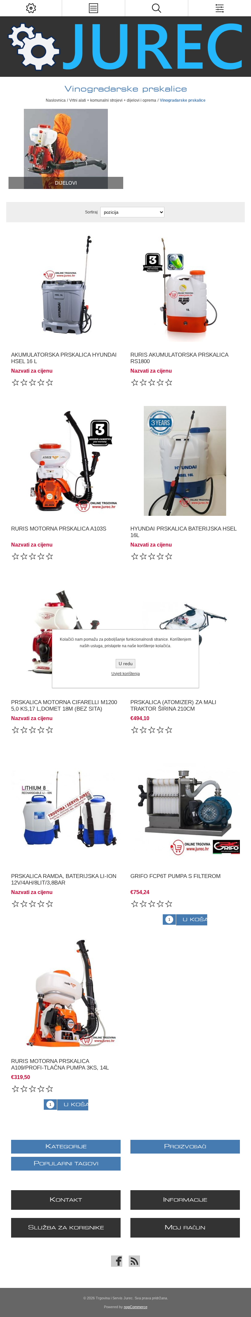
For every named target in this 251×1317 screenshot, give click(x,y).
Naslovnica (56, 100)
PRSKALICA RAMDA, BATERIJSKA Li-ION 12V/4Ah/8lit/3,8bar (63, 879)
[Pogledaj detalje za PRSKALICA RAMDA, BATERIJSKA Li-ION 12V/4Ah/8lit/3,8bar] (66, 808)
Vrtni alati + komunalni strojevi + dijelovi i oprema (112, 100)
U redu (126, 663)
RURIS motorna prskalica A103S (58, 529)
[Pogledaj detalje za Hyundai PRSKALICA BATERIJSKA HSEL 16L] (185, 461)
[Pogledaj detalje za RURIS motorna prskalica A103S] (66, 461)
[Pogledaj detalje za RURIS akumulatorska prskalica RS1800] (185, 287)
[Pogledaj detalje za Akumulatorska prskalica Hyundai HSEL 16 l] (66, 287)
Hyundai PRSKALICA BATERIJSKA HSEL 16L (183, 532)
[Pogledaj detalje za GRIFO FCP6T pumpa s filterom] (185, 808)
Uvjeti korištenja (125, 673)
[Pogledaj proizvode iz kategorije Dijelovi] (65, 149)
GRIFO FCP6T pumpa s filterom (175, 876)
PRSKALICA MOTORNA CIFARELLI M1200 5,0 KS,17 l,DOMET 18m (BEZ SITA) (64, 705)
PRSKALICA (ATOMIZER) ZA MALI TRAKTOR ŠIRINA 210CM (173, 705)
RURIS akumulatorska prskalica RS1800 (179, 358)
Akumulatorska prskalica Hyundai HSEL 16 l (64, 358)
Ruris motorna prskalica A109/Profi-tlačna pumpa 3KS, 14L (60, 1064)
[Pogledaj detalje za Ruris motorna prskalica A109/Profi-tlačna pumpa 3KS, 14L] (66, 993)
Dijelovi (66, 183)
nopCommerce (135, 1307)
